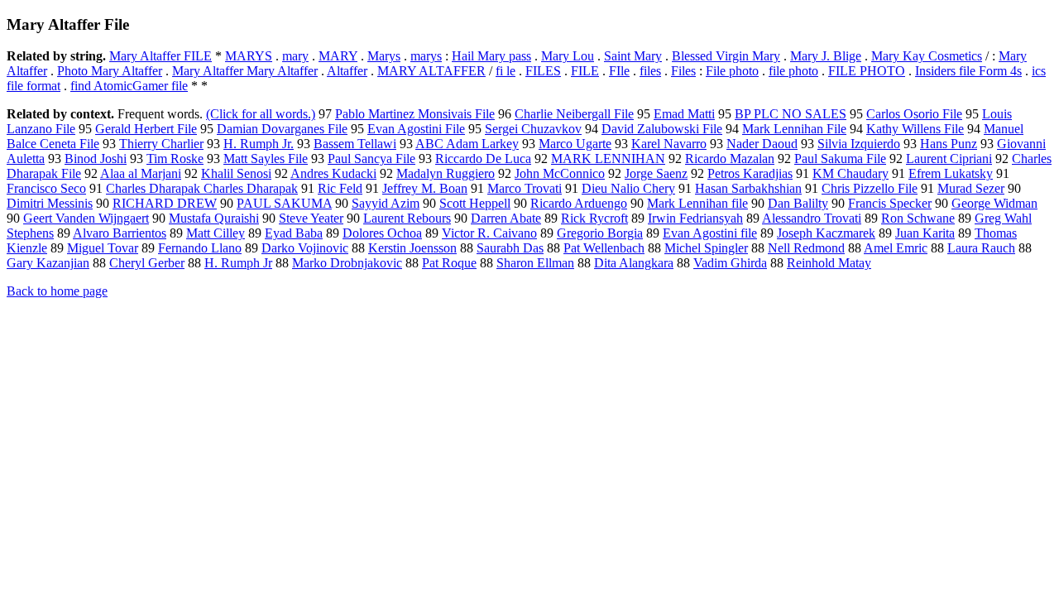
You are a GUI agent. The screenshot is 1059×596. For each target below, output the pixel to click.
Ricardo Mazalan (729, 158)
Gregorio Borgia (600, 233)
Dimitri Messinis (50, 203)
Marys (383, 56)
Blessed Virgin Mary (726, 56)
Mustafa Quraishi (214, 218)
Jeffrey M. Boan (424, 188)
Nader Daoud (762, 144)
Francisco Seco (46, 188)
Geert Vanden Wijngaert (86, 218)
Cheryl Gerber (146, 263)
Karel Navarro (669, 144)
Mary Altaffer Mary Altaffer (245, 71)
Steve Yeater (311, 218)
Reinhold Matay (829, 263)
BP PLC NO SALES (790, 114)
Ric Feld (340, 188)
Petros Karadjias (750, 173)
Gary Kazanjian (48, 263)
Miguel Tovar (102, 248)
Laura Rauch (981, 248)
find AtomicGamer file (129, 86)
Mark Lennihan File (794, 129)
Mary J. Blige (825, 56)
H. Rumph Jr (238, 263)
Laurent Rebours (407, 218)
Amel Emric (895, 248)
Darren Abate (506, 218)
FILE (585, 71)
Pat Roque (449, 263)
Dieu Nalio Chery (628, 188)
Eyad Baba (294, 233)
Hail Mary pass (491, 56)
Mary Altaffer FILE (160, 56)
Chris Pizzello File (870, 188)
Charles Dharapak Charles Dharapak (202, 188)
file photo (793, 71)
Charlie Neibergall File (574, 114)
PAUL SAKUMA (284, 203)
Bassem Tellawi (355, 144)
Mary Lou (567, 56)
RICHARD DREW (165, 203)
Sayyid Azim (385, 203)
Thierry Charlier (161, 144)
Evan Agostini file (710, 233)
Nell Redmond (806, 248)
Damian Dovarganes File (282, 129)
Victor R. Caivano (489, 233)
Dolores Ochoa (382, 233)
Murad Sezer (970, 188)
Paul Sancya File (371, 158)
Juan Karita (925, 233)
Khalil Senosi (236, 173)
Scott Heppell (474, 203)
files (650, 71)
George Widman (994, 203)
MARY (338, 56)
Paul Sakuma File (840, 158)
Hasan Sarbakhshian (748, 188)
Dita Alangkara (633, 263)
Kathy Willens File (915, 129)
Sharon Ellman (535, 263)
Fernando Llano (200, 248)
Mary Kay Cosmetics (926, 56)
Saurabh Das (510, 248)
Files (683, 71)
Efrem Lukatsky (950, 173)
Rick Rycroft (594, 218)
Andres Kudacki (333, 173)
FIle (619, 71)
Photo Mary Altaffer (109, 71)
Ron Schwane (918, 218)
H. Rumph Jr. (258, 144)
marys (426, 56)
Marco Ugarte (575, 144)
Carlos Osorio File (914, 114)
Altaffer (347, 71)
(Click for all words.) (260, 114)
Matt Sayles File (265, 158)
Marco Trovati (524, 188)
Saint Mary (633, 56)
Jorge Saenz (656, 173)
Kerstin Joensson (412, 248)
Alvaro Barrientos (119, 233)
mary (295, 56)
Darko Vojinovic (304, 248)
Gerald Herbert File (146, 129)
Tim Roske (175, 158)
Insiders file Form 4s (968, 71)
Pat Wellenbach (604, 248)
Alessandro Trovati (811, 218)
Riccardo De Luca (483, 158)
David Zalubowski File (661, 129)
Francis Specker (890, 203)
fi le (505, 71)
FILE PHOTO (866, 71)
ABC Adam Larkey (467, 144)
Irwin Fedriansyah (695, 218)
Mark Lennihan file (697, 203)
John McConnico (560, 173)
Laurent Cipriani (949, 158)
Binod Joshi (96, 158)
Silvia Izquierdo (858, 144)
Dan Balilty (798, 203)
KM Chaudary (850, 173)
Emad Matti (684, 114)
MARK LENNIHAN (608, 158)
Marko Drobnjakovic (347, 263)
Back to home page (57, 291)
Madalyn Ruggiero (445, 173)
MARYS (248, 56)
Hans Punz (948, 144)
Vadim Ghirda (730, 263)
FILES (543, 71)
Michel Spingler (706, 248)
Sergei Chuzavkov (533, 129)
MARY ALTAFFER (431, 71)
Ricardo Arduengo (578, 203)
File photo (732, 71)
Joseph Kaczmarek (826, 233)
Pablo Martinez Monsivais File (415, 114)
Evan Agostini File (416, 129)
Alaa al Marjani (140, 173)
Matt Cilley (215, 233)
